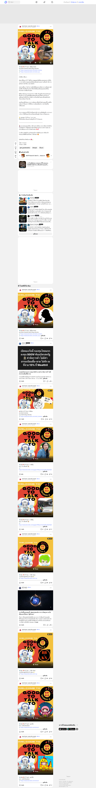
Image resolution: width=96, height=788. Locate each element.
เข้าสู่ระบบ (73, 2)
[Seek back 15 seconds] (30, 62)
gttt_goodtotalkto (25, 148)
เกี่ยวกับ (60, 781)
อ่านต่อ (36, 622)
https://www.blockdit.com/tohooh (30, 727)
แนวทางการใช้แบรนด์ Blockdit (64, 785)
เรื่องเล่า (41, 148)
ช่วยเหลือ (64, 781)
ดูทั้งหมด (35, 234)
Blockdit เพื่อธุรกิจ (62, 786)
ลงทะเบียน (81, 2)
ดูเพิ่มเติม (43, 335)
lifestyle (34, 148)
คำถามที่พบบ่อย (70, 781)
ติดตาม (38, 26)
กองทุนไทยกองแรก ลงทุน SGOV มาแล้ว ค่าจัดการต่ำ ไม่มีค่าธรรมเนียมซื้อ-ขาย (35, 373)
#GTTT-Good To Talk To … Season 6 (35, 155)
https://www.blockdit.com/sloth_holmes (31, 70)
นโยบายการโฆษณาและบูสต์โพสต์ (65, 782)
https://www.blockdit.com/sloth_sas (30, 72)
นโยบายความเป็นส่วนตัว (63, 784)
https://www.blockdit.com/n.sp (29, 578)
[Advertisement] (48, 14)
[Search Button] (9, 2)
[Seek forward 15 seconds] (40, 62)
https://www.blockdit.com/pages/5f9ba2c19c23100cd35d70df (35, 470)
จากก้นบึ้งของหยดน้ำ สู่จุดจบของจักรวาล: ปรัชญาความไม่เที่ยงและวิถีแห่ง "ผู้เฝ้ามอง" (35, 613)
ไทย (67, 786)
